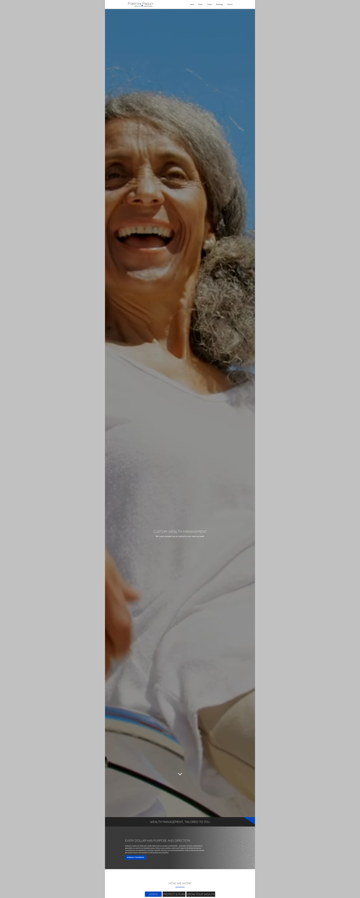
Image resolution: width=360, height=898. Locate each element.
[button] (192, 4)
